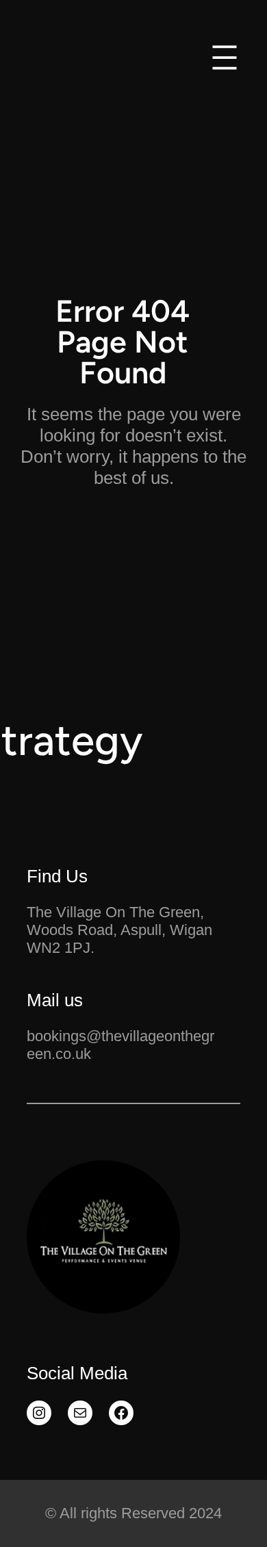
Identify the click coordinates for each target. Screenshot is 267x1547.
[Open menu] (224, 57)
